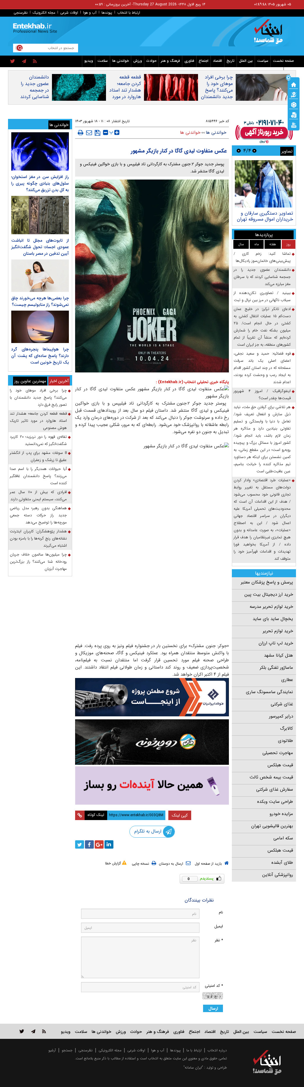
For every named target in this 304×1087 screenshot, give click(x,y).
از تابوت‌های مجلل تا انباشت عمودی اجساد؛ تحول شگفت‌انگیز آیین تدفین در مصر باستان (40, 247)
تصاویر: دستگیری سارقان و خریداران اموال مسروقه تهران (265, 216)
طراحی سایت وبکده (275, 801)
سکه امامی (283, 838)
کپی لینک (180, 815)
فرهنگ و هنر (170, 61)
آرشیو (52, 1050)
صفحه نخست (283, 61)
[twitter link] (21, 1031)
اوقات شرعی (69, 12)
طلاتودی (285, 740)
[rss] (35, 61)
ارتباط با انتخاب (128, 12)
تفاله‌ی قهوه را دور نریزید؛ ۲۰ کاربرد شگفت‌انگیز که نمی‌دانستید (38, 440)
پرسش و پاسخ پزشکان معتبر (267, 582)
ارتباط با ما (194, 1050)
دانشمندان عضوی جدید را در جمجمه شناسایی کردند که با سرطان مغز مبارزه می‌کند (34, 97)
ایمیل (218, 926)
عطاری (287, 679)
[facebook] (89, 844)
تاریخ (231, 61)
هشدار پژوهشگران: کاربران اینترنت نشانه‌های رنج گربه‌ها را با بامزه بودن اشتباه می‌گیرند (38, 538)
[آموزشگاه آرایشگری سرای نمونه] (152, 785)
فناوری (189, 61)
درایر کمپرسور (281, 716)
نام (221, 912)
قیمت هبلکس (280, 765)
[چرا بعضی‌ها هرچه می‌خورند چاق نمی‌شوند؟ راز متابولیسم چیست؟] (40, 275)
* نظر (219, 940)
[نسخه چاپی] (80, 132)
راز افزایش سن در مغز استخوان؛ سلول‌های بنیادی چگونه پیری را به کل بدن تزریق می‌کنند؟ (40, 183)
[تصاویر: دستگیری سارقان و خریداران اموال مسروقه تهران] (264, 183)
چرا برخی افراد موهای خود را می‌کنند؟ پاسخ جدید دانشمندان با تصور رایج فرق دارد (217, 93)
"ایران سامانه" (193, 1067)
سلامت (102, 61)
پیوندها (107, 12)
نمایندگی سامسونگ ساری (269, 692)
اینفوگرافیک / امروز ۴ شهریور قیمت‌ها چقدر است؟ (262, 394)
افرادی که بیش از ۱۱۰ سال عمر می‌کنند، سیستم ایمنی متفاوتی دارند (38, 495)
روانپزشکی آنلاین (277, 874)
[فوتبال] (293, 104)
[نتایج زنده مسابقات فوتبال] (293, 124)
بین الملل (246, 61)
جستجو (67, 1050)
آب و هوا (89, 12)
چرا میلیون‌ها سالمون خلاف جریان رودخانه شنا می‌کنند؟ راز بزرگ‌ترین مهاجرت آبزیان (38, 561)
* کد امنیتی (214, 986)
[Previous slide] (254, 150)
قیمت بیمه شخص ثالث (271, 777)
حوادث (151, 61)
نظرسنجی (21, 12)
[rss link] (44, 1031)
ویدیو (88, 61)
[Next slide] (239, 150)
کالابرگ (286, 728)
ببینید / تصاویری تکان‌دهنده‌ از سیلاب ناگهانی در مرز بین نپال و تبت (262, 296)
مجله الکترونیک (44, 12)
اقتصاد (217, 61)
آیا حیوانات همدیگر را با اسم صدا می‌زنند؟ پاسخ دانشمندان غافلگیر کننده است (38, 476)
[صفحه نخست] (293, 84)
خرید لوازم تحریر (278, 631)
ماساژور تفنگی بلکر (276, 667)
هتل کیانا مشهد (278, 655)
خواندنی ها (120, 61)
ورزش (137, 61)
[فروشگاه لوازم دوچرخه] (152, 742)
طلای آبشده (282, 862)
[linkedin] (108, 844)
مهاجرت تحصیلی (277, 752)
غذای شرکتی (282, 704)
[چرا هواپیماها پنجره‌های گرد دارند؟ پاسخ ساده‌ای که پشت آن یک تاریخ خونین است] (40, 327)
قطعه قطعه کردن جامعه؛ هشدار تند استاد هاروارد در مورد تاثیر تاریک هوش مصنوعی (125, 93)
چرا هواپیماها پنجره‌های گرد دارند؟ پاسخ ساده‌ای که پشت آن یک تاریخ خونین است (40, 356)
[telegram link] (33, 1031)
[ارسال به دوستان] (89, 132)
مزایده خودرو (281, 813)
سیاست (262, 61)
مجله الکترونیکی (110, 1050)
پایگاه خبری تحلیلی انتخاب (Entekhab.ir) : (192, 382)
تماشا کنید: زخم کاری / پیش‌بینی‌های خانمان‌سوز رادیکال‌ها (262, 257)
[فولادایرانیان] (152, 697)
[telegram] (24, 61)
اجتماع (203, 61)
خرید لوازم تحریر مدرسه (271, 606)
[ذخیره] (97, 133)
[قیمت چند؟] (293, 94)
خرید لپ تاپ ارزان (276, 643)
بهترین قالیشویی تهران (272, 826)
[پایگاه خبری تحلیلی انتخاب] (270, 34)
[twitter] (12, 61)
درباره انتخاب (217, 1050)
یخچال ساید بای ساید (273, 618)
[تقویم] (293, 114)
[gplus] (99, 844)
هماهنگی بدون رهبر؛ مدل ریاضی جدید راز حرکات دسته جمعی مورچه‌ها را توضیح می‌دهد (38, 515)
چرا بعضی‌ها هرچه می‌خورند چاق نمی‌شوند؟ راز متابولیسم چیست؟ (40, 301)
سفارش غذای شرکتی (274, 789)
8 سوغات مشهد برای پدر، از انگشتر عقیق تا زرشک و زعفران (38, 456)
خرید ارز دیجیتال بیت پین (268, 594)
